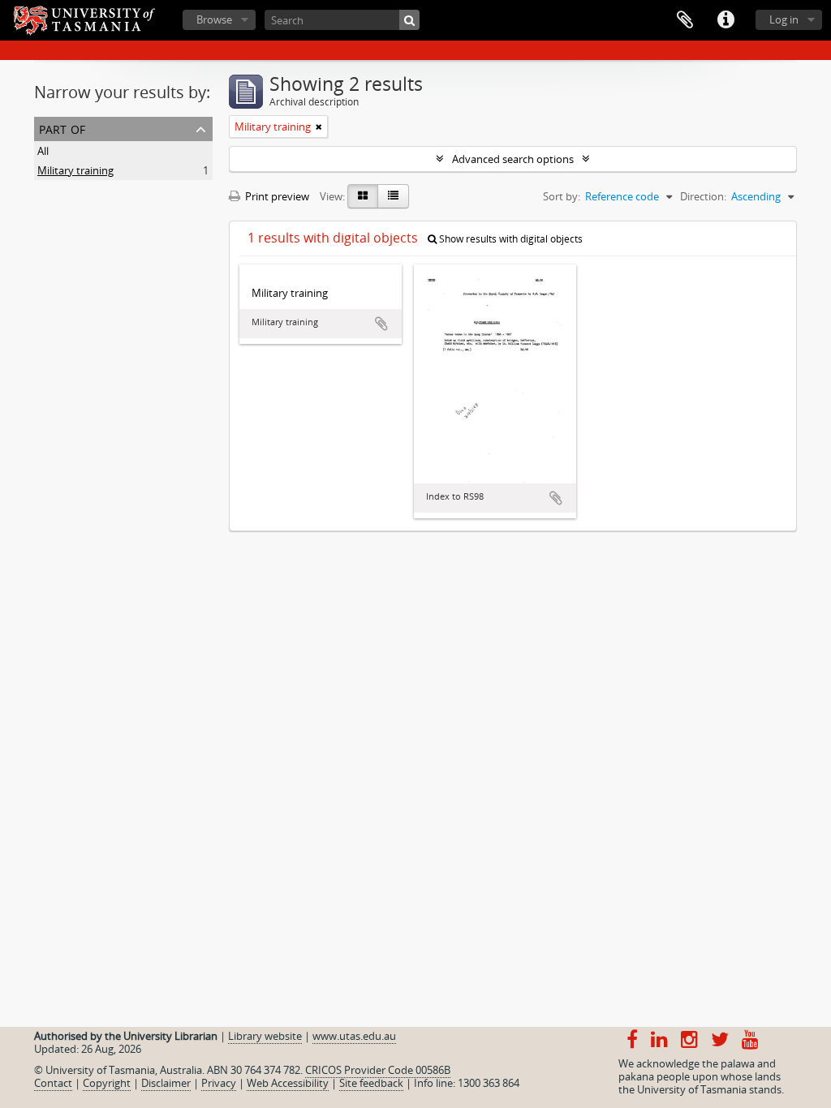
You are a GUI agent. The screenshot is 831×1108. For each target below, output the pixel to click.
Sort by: (561, 196)
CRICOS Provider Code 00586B (377, 1070)
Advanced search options (513, 159)
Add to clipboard (381, 324)
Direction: (703, 196)
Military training (75, 170)
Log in (784, 19)
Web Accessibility (288, 1083)
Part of (62, 128)
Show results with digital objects (510, 239)
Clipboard (685, 20)
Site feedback (371, 1083)
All (43, 151)
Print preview (276, 196)
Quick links (725, 20)
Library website (265, 1036)
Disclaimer (166, 1083)
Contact (53, 1083)
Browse (214, 19)
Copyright (107, 1083)
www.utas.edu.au (354, 1036)
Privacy (218, 1083)
